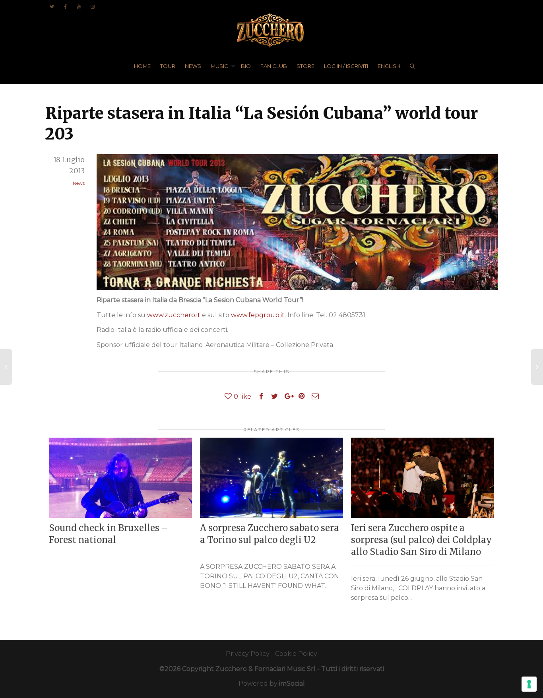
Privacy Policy (248, 653)
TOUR (167, 66)
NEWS (193, 66)
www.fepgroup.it (258, 315)
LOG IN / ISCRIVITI (346, 66)
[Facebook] (65, 6)
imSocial (292, 683)
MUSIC (220, 66)
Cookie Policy (296, 653)
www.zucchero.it (173, 315)
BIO (246, 66)
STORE (305, 66)
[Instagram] (92, 6)
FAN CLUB (273, 66)
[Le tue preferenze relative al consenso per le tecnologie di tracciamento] (529, 684)
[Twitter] (51, 6)
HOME (142, 66)
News (79, 183)
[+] (120, 478)
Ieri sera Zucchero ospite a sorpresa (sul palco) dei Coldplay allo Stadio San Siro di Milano (421, 539)
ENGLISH (389, 66)
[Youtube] (78, 6)
